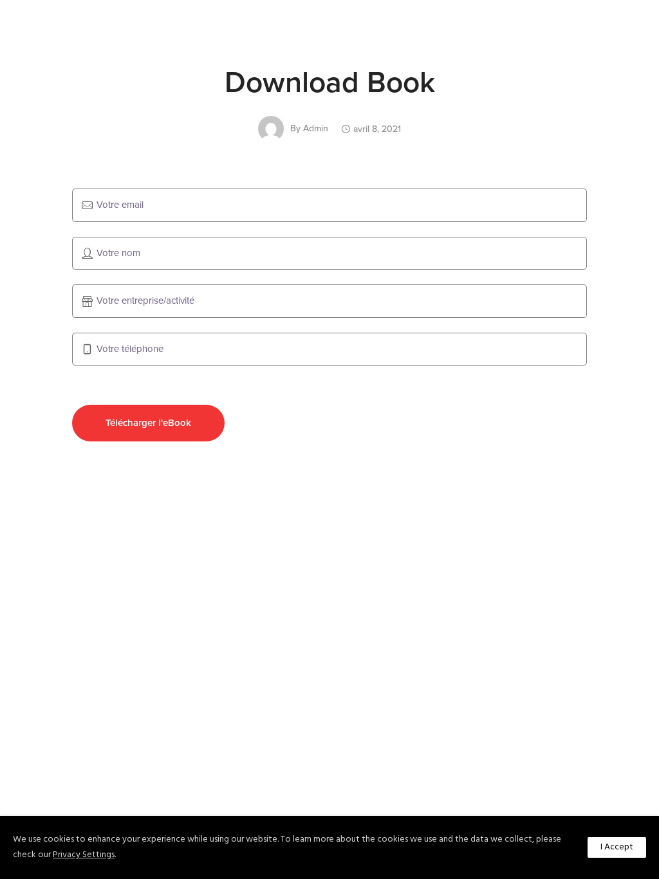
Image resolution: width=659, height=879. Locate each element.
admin (315, 128)
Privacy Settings (84, 854)
